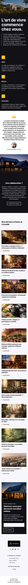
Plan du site (12, 562)
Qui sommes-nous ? (14, 558)
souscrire (8, 529)
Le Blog (14, 569)
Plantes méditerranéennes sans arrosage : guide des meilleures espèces (11, 346)
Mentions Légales (14, 580)
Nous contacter (13, 560)
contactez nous (14, 203)
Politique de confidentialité (14, 582)
